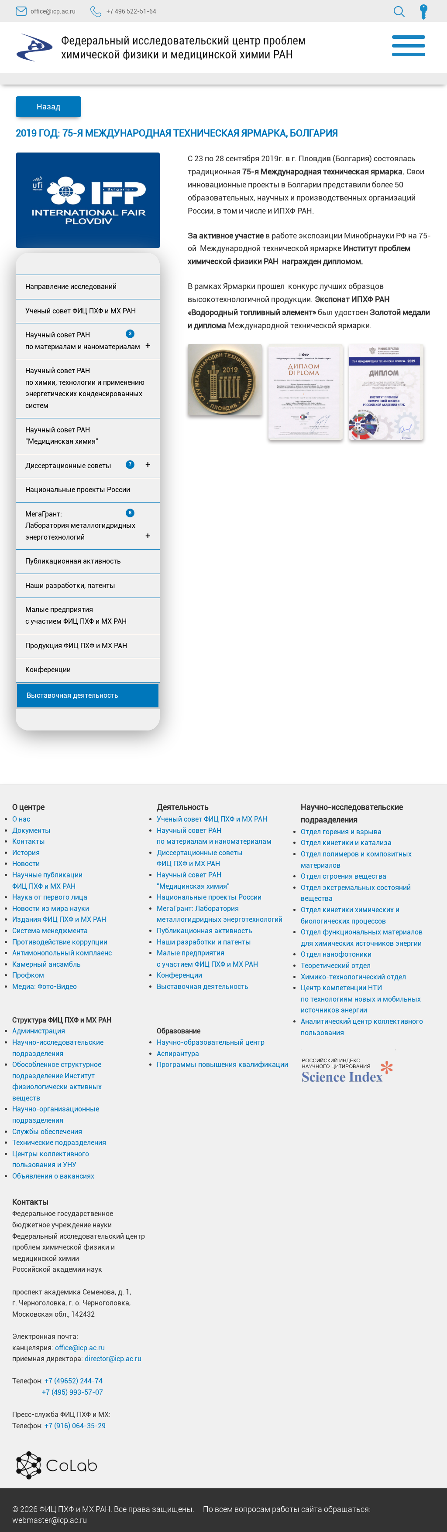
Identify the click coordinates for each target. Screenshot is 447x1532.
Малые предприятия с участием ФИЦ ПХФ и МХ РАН (76, 615)
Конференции (48, 670)
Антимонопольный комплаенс (62, 953)
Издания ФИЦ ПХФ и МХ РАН (59, 919)
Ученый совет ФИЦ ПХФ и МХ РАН (80, 311)
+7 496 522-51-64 (130, 11)
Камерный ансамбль (46, 964)
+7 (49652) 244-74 (74, 1381)
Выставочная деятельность (72, 695)
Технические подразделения (59, 1142)
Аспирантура (178, 1054)
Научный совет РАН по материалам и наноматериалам (87, 341)
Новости (26, 863)
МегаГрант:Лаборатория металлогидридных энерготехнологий (87, 525)
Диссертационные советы (87, 464)
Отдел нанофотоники (336, 954)
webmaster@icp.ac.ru (49, 1520)
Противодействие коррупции (59, 942)
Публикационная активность (73, 561)
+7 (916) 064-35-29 (75, 1426)
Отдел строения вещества (343, 876)
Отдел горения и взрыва (341, 832)
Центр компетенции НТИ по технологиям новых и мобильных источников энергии (361, 999)
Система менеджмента (50, 931)
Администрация (38, 1031)
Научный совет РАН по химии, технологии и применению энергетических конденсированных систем (84, 388)
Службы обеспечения (47, 1132)
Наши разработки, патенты (70, 585)
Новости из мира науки (50, 908)
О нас (21, 819)
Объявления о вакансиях (53, 1176)
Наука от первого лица (49, 897)
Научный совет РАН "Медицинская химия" (61, 436)
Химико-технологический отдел (353, 977)
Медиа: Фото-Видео (44, 986)
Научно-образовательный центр (211, 1042)
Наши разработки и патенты (204, 942)
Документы (31, 830)
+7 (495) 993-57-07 (72, 1392)
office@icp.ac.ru (53, 11)
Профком (28, 975)
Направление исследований (71, 286)
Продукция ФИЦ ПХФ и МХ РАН (76, 646)
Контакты (28, 841)
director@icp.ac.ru (113, 1359)
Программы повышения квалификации (222, 1064)
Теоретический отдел (336, 965)
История (26, 853)
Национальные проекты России (77, 490)
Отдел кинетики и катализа (346, 843)
